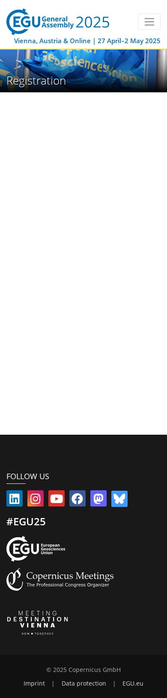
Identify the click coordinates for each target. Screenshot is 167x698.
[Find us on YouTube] (56, 500)
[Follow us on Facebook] (77, 500)
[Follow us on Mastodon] (98, 500)
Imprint (34, 683)
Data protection (84, 683)
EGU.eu (132, 683)
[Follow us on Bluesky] (119, 500)
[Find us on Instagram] (35, 500)
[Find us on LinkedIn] (14, 500)
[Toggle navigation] (149, 22)
